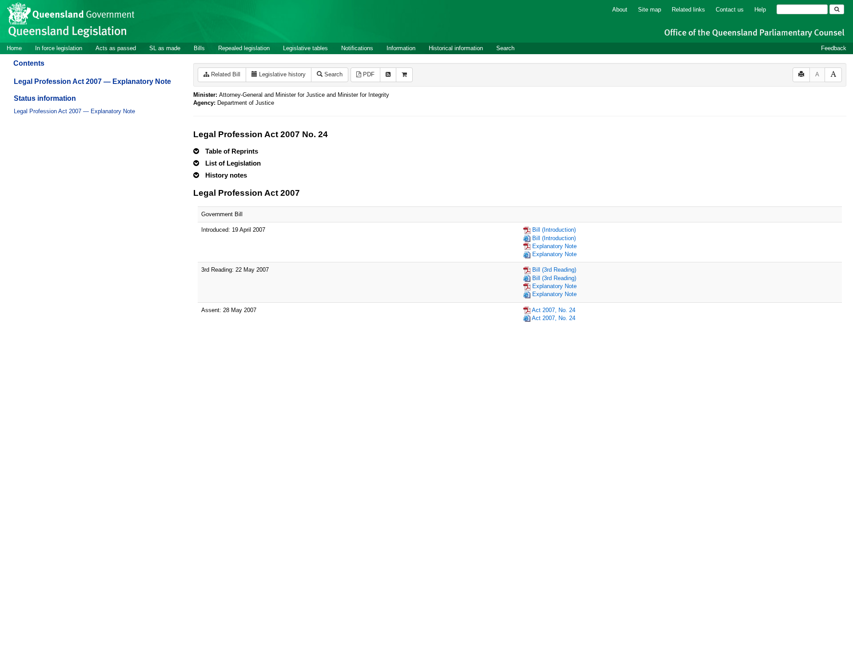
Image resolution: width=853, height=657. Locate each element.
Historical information (456, 48)
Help (760, 9)
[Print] (801, 74)
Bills (199, 48)
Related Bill (224, 74)
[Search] (836, 9)
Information (401, 48)
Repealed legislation (244, 48)
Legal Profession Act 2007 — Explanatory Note (92, 81)
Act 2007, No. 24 (553, 310)
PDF (368, 74)
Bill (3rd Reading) (554, 269)
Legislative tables (305, 48)
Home (14, 48)
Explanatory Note (554, 246)
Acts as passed (116, 48)
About (619, 9)
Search (505, 48)
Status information (45, 98)
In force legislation (58, 48)
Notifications (357, 48)
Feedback (833, 48)
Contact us (730, 9)
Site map (649, 9)
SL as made (164, 48)
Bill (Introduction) (554, 229)
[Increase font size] (833, 74)
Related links (688, 9)
